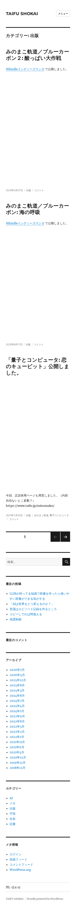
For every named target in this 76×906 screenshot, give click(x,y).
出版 (28, 190)
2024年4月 (17, 706)
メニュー (63, 13)
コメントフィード (21, 864)
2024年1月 (17, 711)
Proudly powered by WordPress (45, 898)
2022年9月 (17, 716)
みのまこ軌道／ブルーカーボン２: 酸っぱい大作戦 (37, 54)
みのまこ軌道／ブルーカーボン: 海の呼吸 (37, 209)
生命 (12, 819)
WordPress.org (20, 870)
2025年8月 (17, 685)
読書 (12, 824)
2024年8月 (17, 695)
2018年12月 (17, 768)
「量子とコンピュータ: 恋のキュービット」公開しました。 (37, 366)
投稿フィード (18, 859)
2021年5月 (17, 752)
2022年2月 (17, 731)
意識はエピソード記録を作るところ (33, 609)
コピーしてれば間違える (26, 614)
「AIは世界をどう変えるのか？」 (32, 604)
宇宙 (12, 813)
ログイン (15, 854)
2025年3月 (17, 690)
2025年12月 (18, 680)
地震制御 (15, 619)
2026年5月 (17, 675)
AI (11, 798)
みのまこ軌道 (41, 515)
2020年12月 (18, 757)
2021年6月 (17, 747)
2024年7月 (17, 701)
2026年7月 (17, 670)
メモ (12, 803)
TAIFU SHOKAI (22, 13)
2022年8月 (17, 721)
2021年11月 (17, 742)
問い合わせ (13, 887)
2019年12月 (18, 762)
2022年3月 (17, 726)
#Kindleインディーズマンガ (25, 69)
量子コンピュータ (59, 515)
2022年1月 (17, 737)
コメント (39, 190)
